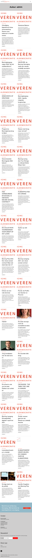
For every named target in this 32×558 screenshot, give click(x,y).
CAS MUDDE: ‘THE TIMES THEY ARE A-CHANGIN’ (24, 386)
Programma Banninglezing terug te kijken (8, 131)
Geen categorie (4, 23)
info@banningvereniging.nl (4, 524)
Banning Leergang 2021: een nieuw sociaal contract (23, 261)
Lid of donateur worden (3, 546)
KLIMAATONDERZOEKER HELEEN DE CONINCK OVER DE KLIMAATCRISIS (23, 454)
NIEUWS (19, 23)
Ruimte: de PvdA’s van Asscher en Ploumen (23, 293)
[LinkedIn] (1, 551)
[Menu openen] (30, 1)
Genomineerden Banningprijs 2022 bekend (7, 161)
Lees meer (3, 46)
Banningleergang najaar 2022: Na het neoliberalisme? (8, 64)
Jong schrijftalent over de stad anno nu (7, 355)
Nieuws (2, 545)
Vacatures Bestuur (23, 25)
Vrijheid (4, 321)
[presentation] (8, 17)
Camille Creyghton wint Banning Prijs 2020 (23, 486)
